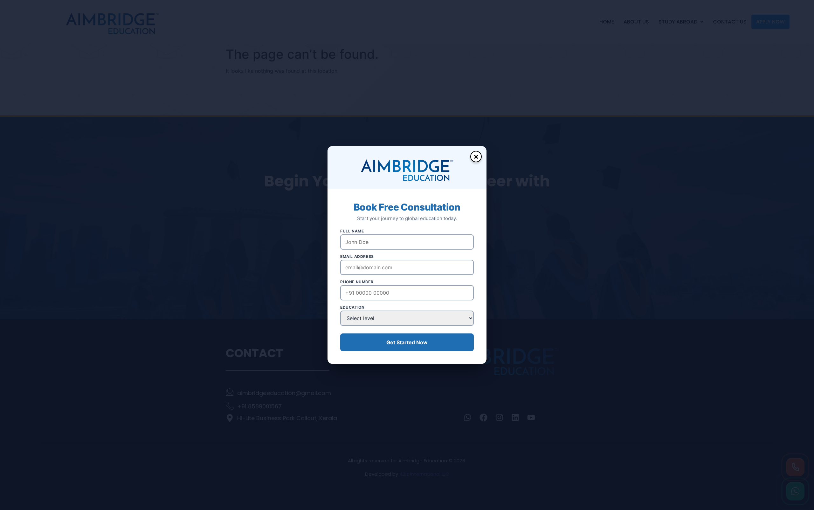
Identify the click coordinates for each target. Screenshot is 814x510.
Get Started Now (407, 342)
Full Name (352, 231)
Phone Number (356, 282)
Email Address (357, 256)
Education (352, 307)
